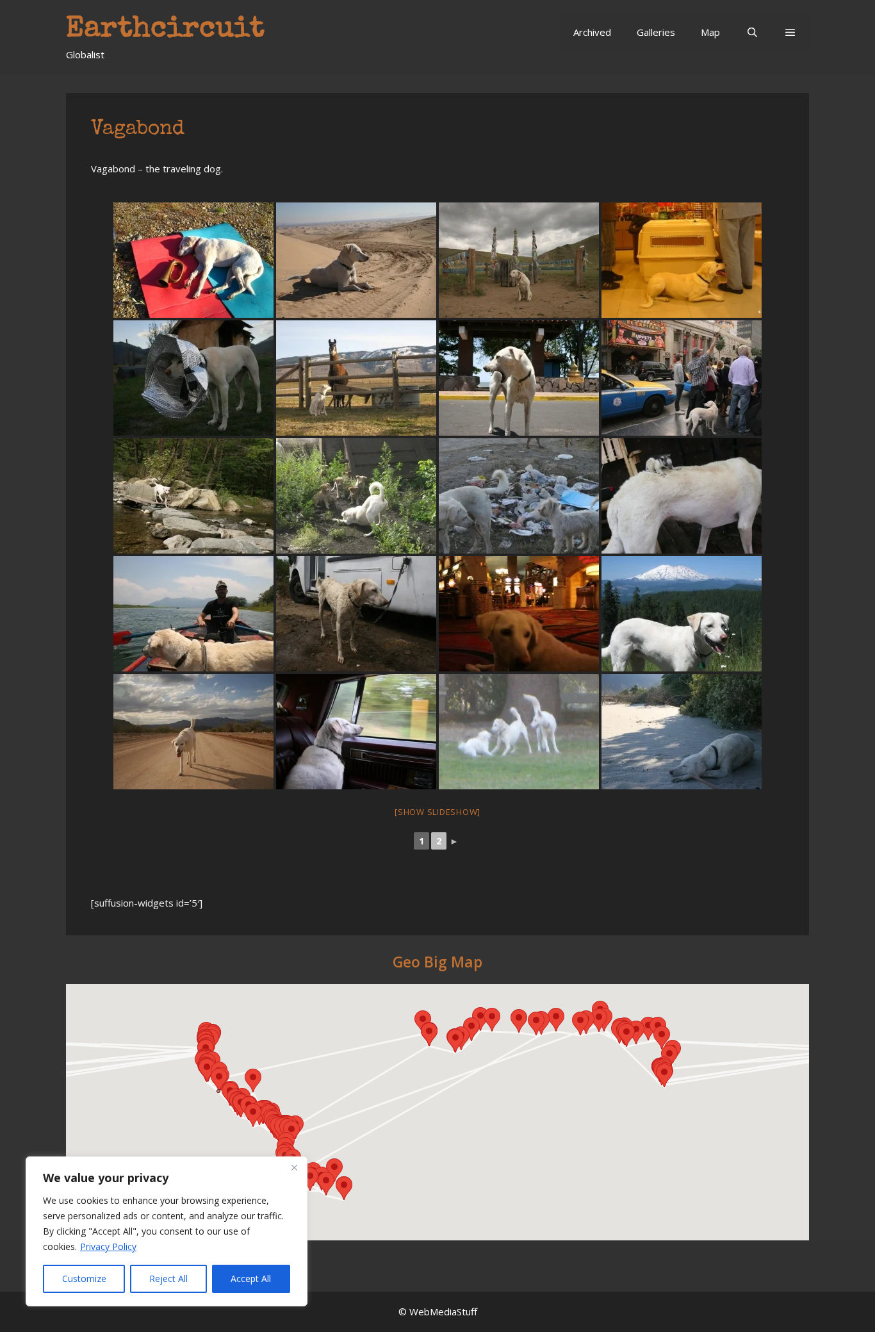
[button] (790, 32)
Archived (592, 32)
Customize (84, 1278)
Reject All (168, 1278)
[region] (166, 1231)
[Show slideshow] (437, 812)
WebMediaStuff (443, 1311)
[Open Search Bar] (752, 32)
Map (710, 32)
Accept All (251, 1278)
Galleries (656, 32)
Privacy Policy (108, 1246)
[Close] (294, 1167)
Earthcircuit (165, 29)
